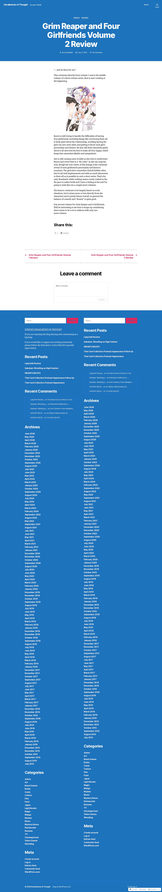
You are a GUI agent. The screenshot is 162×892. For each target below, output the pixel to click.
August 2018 (31, 644)
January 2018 (31, 667)
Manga (77, 18)
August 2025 (31, 466)
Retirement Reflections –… (60, 404)
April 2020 (30, 579)
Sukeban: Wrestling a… (38, 404)
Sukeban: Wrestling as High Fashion (41, 368)
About (146, 5)
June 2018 (30, 650)
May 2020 (29, 576)
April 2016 (29, 735)
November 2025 (32, 456)
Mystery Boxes (32, 824)
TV (26, 834)
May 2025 (29, 476)
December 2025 (32, 453)
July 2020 (29, 569)
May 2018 (29, 654)
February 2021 (31, 547)
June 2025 (30, 472)
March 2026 (30, 443)
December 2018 (32, 631)
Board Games (31, 785)
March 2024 (30, 508)
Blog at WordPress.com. (62, 887)
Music (27, 821)
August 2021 (31, 527)
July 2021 (29, 531)
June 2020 (30, 573)
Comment (102, 299)
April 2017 (29, 696)
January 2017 (31, 705)
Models (28, 818)
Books (28, 789)
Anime (28, 779)
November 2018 (32, 634)
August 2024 (31, 495)
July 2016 (29, 725)
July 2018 (29, 647)
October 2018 (31, 637)
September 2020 (33, 563)
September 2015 (32, 757)
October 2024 (31, 489)
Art (26, 782)
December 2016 (32, 709)
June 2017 (30, 689)
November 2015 (32, 751)
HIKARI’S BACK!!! (33, 373)
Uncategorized (32, 837)
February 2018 (31, 663)
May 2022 (29, 521)
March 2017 (30, 699)
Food (27, 802)
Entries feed (30, 865)
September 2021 (32, 524)
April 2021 (29, 540)
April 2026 (30, 440)
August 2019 (31, 605)
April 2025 (30, 479)
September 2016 (32, 718)
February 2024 (32, 511)
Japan (27, 805)
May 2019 (29, 615)
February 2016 (31, 741)
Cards (27, 792)
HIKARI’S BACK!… (37, 413)
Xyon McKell (68, 52)
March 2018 (30, 660)
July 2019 (29, 608)
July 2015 (29, 764)
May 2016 (29, 731)
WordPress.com (32, 872)
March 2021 (30, 544)
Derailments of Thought (16, 5)
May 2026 (29, 437)
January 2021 (31, 550)
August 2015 (31, 761)
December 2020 (32, 553)
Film (27, 798)
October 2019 (31, 599)
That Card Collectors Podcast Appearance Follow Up (49, 378)
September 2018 (32, 641)
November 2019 (32, 595)
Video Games (31, 840)
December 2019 (32, 592)
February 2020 (32, 586)
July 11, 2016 (82, 52)
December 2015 (32, 748)
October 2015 (31, 754)
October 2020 (31, 560)
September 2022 (33, 514)
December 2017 (32, 670)
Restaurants (30, 827)
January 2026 (31, 450)
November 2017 (32, 673)
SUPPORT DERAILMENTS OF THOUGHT (43, 329)
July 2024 (29, 498)
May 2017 (29, 693)
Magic (28, 811)
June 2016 (30, 728)
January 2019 (31, 628)
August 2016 (31, 722)
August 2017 (31, 683)
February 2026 (32, 446)
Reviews (84, 18)
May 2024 (29, 501)
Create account (32, 859)
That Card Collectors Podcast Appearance (44, 383)
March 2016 (30, 738)
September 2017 (32, 680)
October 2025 (31, 459)
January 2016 (31, 744)
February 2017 (31, 702)
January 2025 (31, 485)
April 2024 (30, 505)
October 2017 (31, 676)
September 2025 (33, 463)
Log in (27, 862)
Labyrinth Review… (37, 400)
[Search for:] (45, 321)
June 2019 (30, 612)
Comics (28, 795)
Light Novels (31, 808)
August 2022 (31, 518)
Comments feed (32, 869)
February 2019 (31, 625)
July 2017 (29, 686)
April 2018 (29, 657)
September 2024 (33, 492)
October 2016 (31, 715)
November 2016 (32, 712)
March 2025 (30, 482)
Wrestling (29, 844)
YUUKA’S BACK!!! (53, 418)
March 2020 (30, 582)
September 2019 (32, 602)
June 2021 (30, 534)
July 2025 (29, 469)
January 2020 (31, 589)
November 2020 (32, 556)
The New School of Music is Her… (60, 400)
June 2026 (30, 433)
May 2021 (29, 537)
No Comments (97, 52)
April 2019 (29, 618)
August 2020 (31, 566)
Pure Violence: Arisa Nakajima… (62, 409)
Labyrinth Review (33, 363)
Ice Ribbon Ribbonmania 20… (58, 413)
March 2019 (30, 621)
